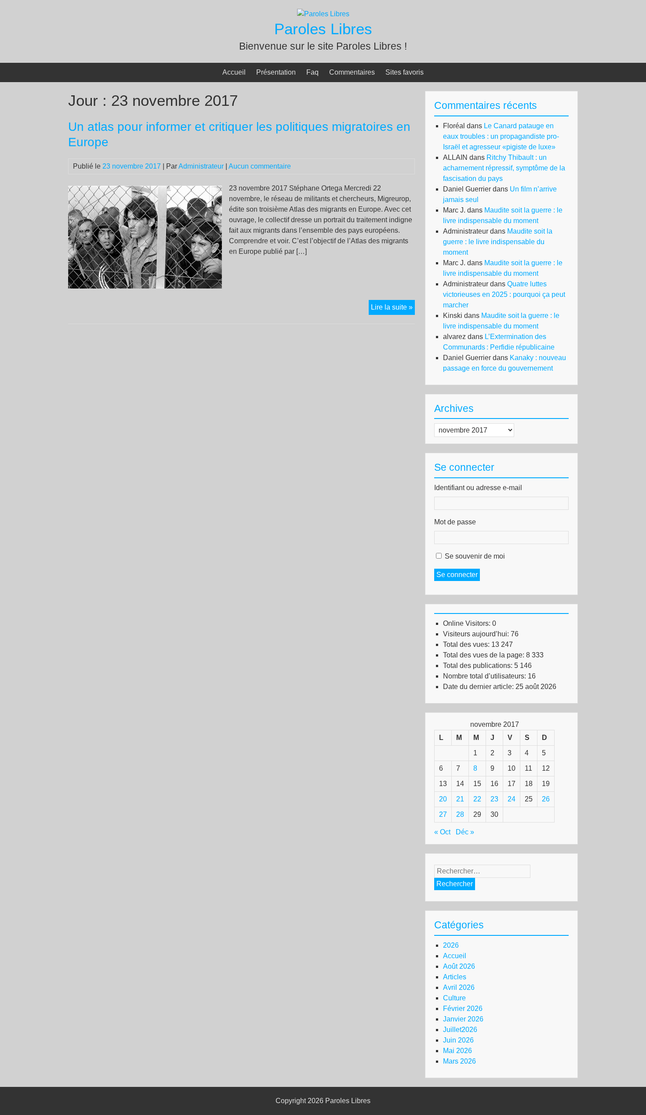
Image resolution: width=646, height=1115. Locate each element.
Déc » (465, 832)
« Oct (442, 832)
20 (443, 799)
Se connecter (457, 574)
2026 (451, 945)
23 (494, 799)
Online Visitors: (467, 623)
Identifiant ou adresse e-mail (478, 487)
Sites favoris (404, 72)
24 (511, 799)
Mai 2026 (457, 1050)
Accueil (234, 72)
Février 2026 (463, 1008)
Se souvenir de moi (475, 556)
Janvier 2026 (463, 1019)
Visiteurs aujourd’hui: (477, 634)
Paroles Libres (323, 28)
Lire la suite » (393, 309)
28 (460, 814)
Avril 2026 (459, 987)
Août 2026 (459, 966)
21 (460, 799)
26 (546, 799)
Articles (454, 977)
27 (443, 814)
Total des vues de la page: (484, 655)
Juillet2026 (460, 1029)
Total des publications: (478, 665)
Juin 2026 (458, 1040)
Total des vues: (467, 644)
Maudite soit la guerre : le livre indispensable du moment (497, 241)
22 (477, 799)
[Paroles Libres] (323, 14)
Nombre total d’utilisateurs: (485, 676)
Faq (312, 72)
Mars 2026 (459, 1061)
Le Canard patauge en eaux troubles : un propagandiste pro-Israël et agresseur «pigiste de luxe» (501, 136)
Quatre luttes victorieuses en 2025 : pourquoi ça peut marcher (504, 294)
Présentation (276, 72)
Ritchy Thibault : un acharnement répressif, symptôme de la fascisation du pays (504, 168)
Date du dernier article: (479, 686)
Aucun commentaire (260, 166)
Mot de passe (455, 522)
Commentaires (352, 72)
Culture (454, 998)
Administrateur (201, 166)
